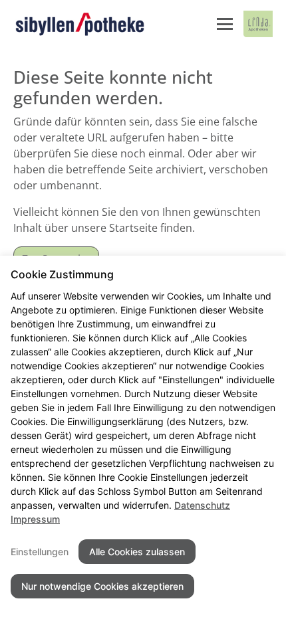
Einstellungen (40, 551)
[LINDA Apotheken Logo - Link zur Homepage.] (258, 24)
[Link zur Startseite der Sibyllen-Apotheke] (79, 24)
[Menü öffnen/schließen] (225, 24)
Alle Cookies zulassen (137, 551)
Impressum (35, 519)
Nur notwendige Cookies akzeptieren (102, 586)
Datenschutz (202, 505)
